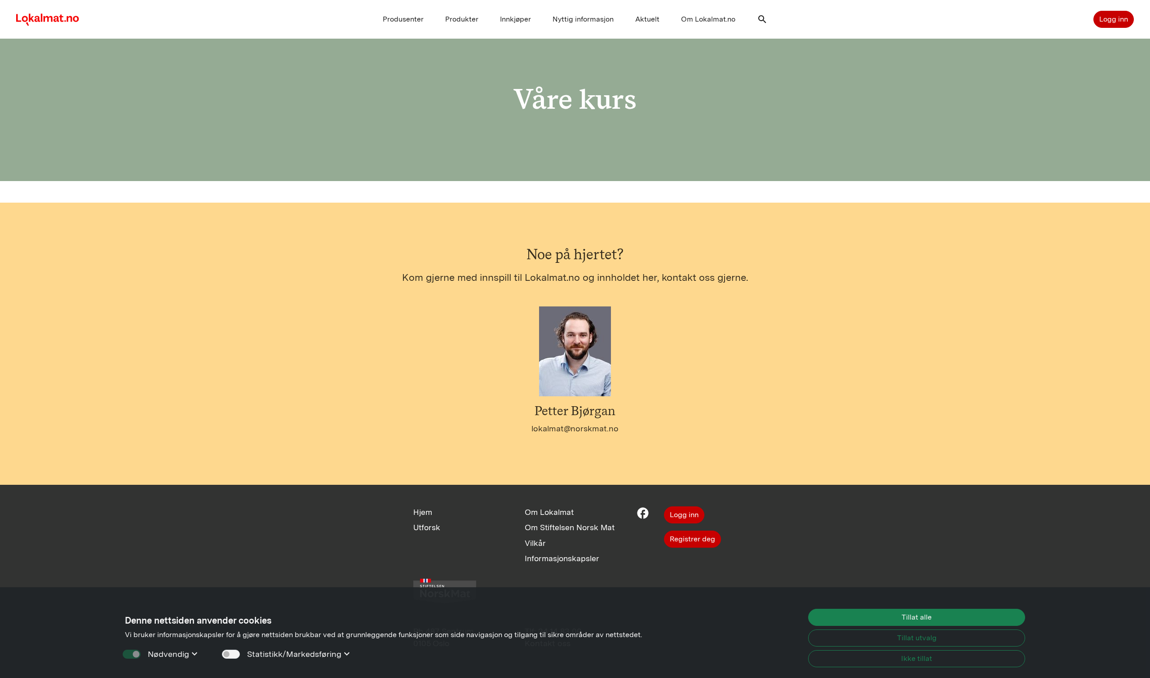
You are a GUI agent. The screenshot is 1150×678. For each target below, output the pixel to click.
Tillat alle (917, 617)
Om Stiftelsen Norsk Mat (570, 527)
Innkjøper (515, 19)
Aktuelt (647, 19)
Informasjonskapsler (562, 558)
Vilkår (535, 543)
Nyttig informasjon (583, 19)
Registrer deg (692, 539)
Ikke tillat (916, 658)
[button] (762, 21)
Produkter (461, 19)
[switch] (231, 654)
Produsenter (403, 19)
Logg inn (1113, 19)
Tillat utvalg (917, 638)
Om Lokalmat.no (708, 19)
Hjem (422, 512)
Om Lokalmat (549, 512)
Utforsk (426, 527)
